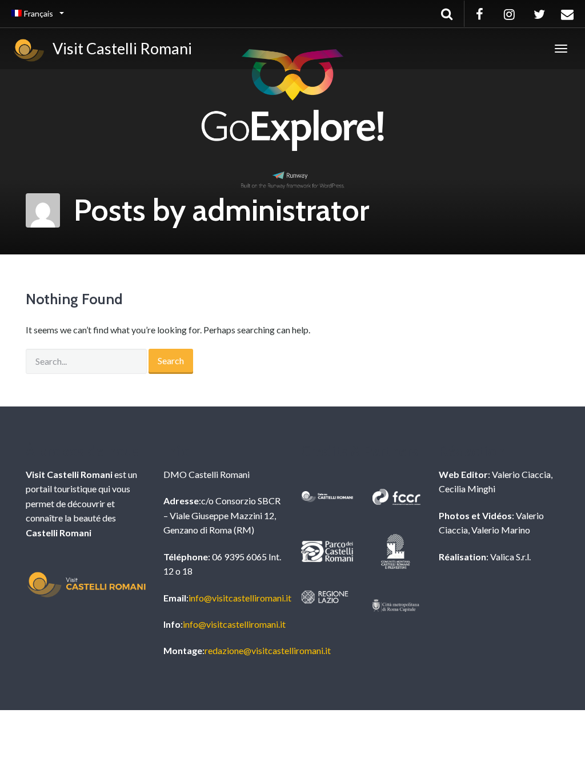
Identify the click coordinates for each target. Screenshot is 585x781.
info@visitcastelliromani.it (240, 597)
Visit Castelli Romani (119, 48)
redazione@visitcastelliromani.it (268, 650)
